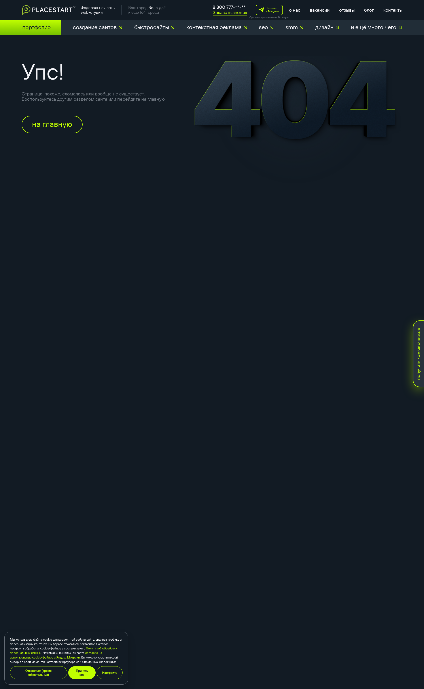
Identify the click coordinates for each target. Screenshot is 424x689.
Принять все (82, 673)
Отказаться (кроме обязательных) (38, 673)
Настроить (109, 673)
